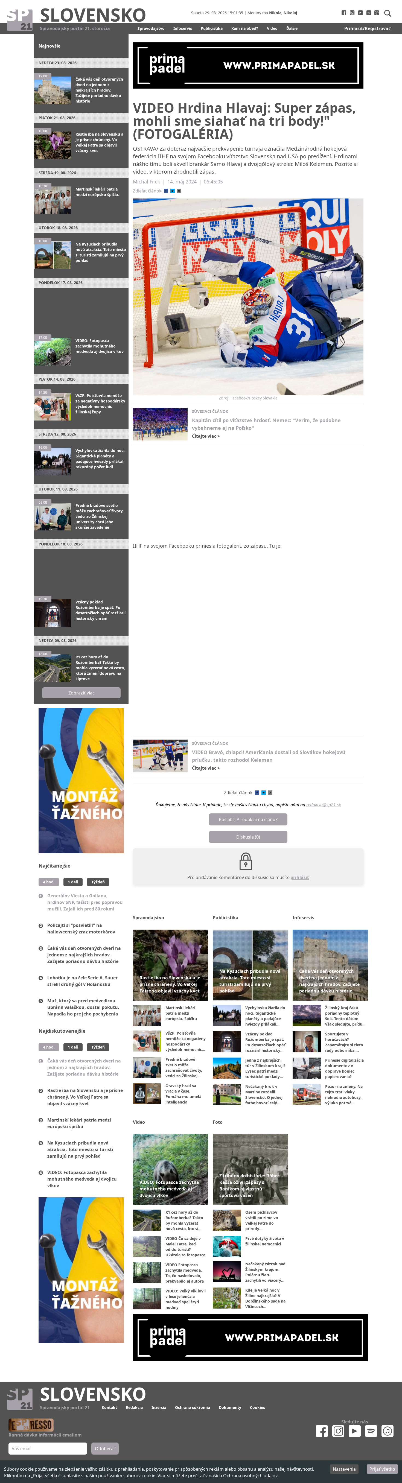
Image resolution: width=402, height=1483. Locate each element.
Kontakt (109, 1407)
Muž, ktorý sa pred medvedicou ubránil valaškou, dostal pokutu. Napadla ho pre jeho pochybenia (83, 1007)
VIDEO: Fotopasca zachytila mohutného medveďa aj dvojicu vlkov (82, 1179)
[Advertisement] (81, 308)
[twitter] (172, 191)
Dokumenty (230, 1407)
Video (272, 28)
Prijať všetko (382, 1469)
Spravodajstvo (151, 28)
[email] (179, 191)
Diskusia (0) (248, 837)
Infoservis (182, 28)
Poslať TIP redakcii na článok (248, 819)
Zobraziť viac (81, 693)
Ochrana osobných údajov (250, 1476)
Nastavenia (344, 1469)
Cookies (257, 1407)
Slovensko (93, 14)
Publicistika (212, 28)
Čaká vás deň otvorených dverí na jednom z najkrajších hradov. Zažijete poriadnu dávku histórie (84, 954)
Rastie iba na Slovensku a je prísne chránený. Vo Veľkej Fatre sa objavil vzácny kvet (85, 1097)
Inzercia (159, 1407)
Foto (218, 1122)
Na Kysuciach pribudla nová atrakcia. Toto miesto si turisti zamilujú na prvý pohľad (80, 1149)
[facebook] (166, 191)
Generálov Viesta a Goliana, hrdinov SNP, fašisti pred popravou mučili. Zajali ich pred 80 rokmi (85, 902)
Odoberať (105, 1449)
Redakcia (134, 1407)
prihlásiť (299, 877)
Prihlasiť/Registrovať (367, 28)
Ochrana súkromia (192, 1407)
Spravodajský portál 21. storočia (75, 28)
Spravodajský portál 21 (65, 1408)
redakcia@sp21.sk (323, 805)
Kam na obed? (244, 28)
